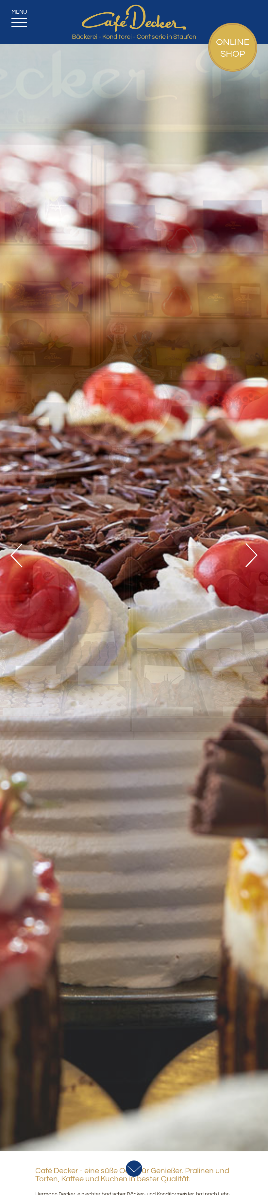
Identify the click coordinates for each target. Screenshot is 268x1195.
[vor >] (248, 555)
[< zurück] (20, 555)
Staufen (184, 36)
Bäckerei (84, 36)
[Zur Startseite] (134, 7)
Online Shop (232, 48)
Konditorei (117, 36)
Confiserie (151, 36)
